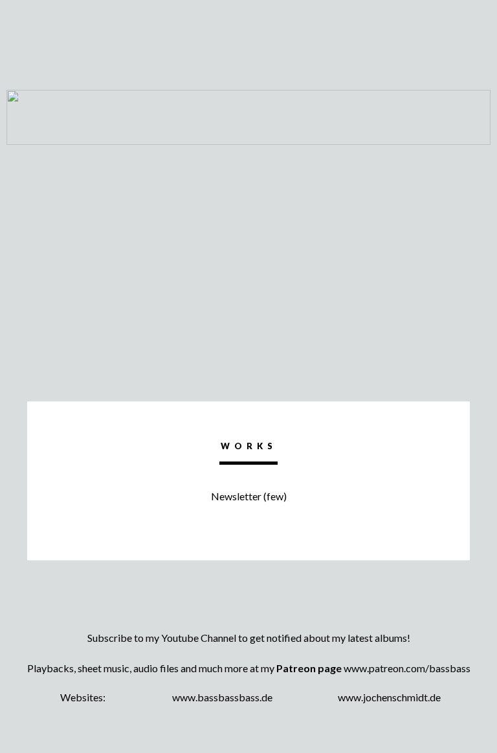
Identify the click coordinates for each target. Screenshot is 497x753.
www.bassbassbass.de (222, 697)
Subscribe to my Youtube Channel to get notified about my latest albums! (248, 637)
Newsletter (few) (249, 496)
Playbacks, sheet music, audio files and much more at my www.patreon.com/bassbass (248, 668)
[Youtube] (248, 615)
